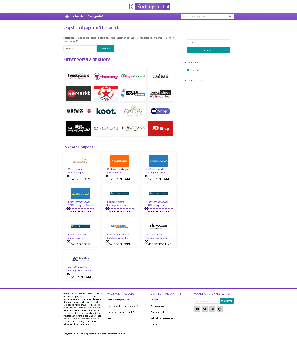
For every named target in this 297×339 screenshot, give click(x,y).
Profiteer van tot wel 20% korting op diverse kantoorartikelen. (80, 205)
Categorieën (96, 16)
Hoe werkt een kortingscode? (120, 312)
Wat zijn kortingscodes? (118, 299)
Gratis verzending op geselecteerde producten (118, 172)
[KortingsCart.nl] (148, 6)
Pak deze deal (81, 179)
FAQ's (109, 318)
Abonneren (227, 301)
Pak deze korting (158, 244)
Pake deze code (119, 179)
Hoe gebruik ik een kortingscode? (122, 306)
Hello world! (193, 70)
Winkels (78, 16)
